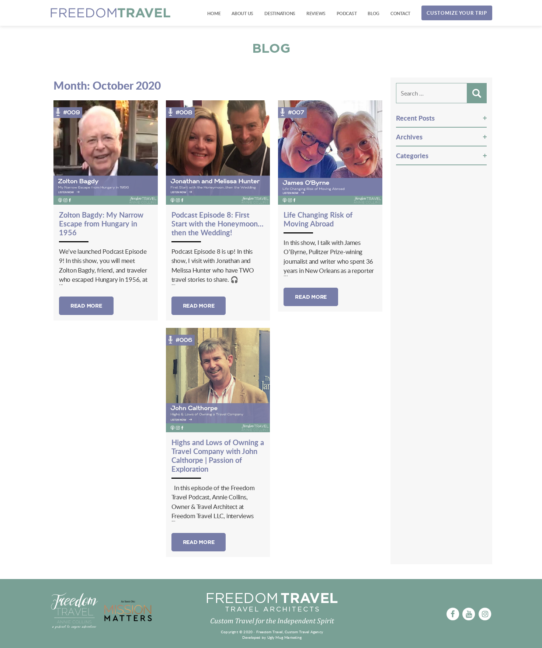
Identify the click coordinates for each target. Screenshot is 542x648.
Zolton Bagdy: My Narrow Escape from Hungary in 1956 (101, 223)
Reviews (316, 13)
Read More (86, 306)
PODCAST (347, 13)
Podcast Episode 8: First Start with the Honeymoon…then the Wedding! (217, 223)
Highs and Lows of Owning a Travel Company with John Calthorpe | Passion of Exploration (217, 455)
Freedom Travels (110, 13)
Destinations (279, 13)
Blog (373, 13)
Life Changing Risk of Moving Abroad (318, 219)
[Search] (477, 93)
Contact (400, 13)
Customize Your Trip (457, 13)
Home (213, 13)
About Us (242, 13)
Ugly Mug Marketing (284, 637)
